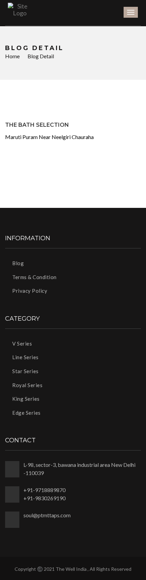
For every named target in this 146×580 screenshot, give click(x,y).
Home (12, 56)
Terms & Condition (34, 277)
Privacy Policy (29, 291)
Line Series (25, 357)
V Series (21, 343)
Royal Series (26, 385)
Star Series (25, 371)
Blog (17, 263)
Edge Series (26, 413)
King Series (25, 399)
